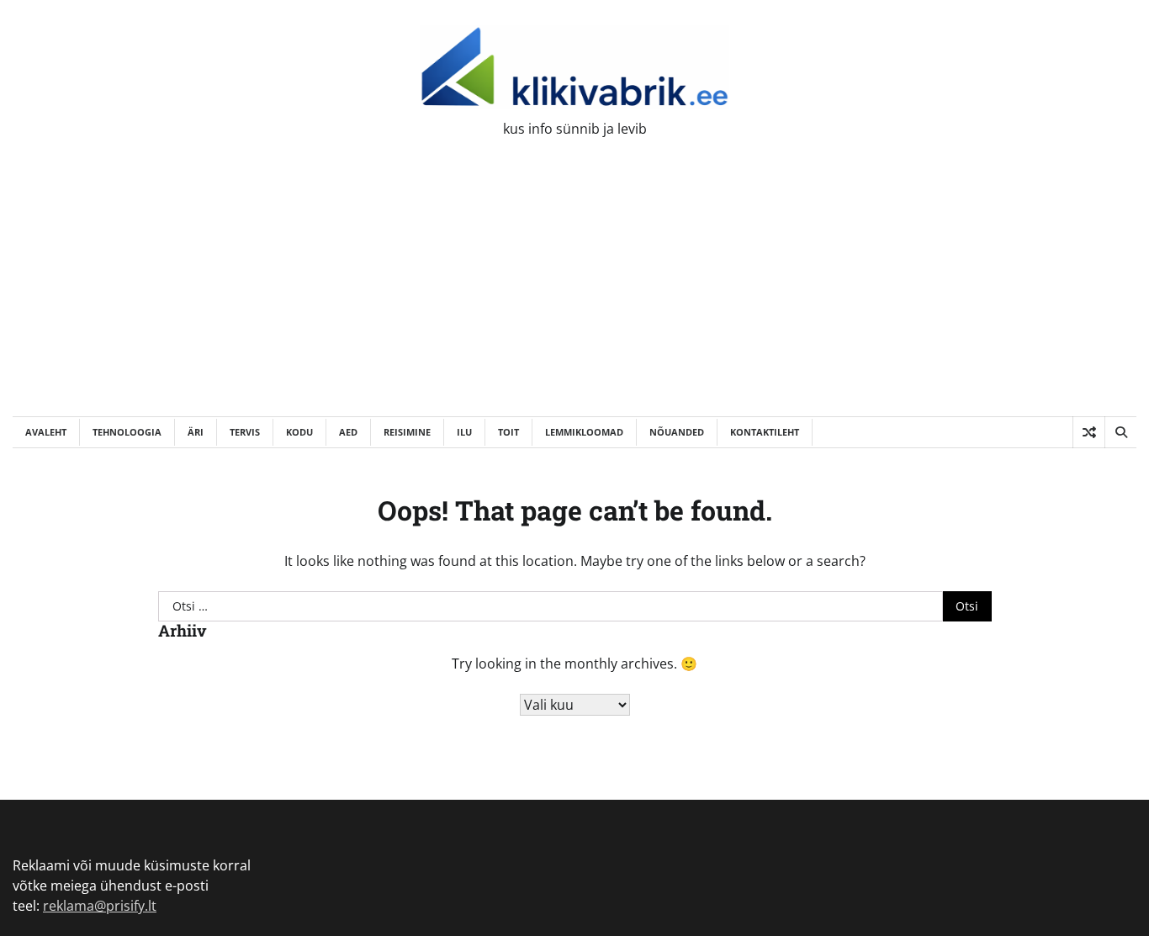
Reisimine (407, 432)
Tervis (245, 432)
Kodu (299, 432)
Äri (196, 432)
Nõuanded (676, 432)
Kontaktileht (764, 432)
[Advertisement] (574, 290)
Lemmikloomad (584, 432)
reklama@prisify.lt (99, 905)
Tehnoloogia (127, 432)
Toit (508, 432)
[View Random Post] (1088, 432)
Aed (348, 432)
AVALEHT (45, 432)
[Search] (1120, 432)
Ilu (464, 432)
